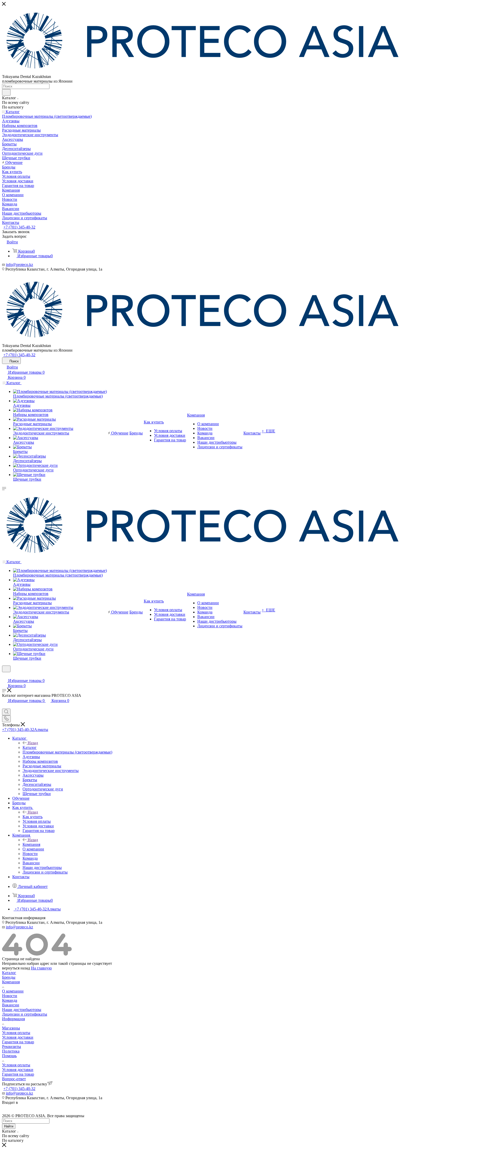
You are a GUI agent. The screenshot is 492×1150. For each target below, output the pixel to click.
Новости (9, 996)
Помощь (9, 1056)
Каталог (30, 747)
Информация (13, 1019)
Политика (10, 1051)
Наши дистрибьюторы (21, 1009)
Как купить (33, 817)
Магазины (11, 1028)
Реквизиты (11, 1046)
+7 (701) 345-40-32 (19, 227)
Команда (9, 1000)
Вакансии (10, 1005)
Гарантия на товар (18, 1042)
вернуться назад (16, 968)
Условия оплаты (16, 1032)
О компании (13, 991)
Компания (31, 844)
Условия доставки (17, 1037)
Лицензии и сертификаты (24, 1014)
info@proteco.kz (19, 264)
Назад (33, 743)
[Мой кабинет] (4, 675)
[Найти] (6, 92)
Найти (8, 1126)
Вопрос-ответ (14, 1079)
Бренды (8, 977)
